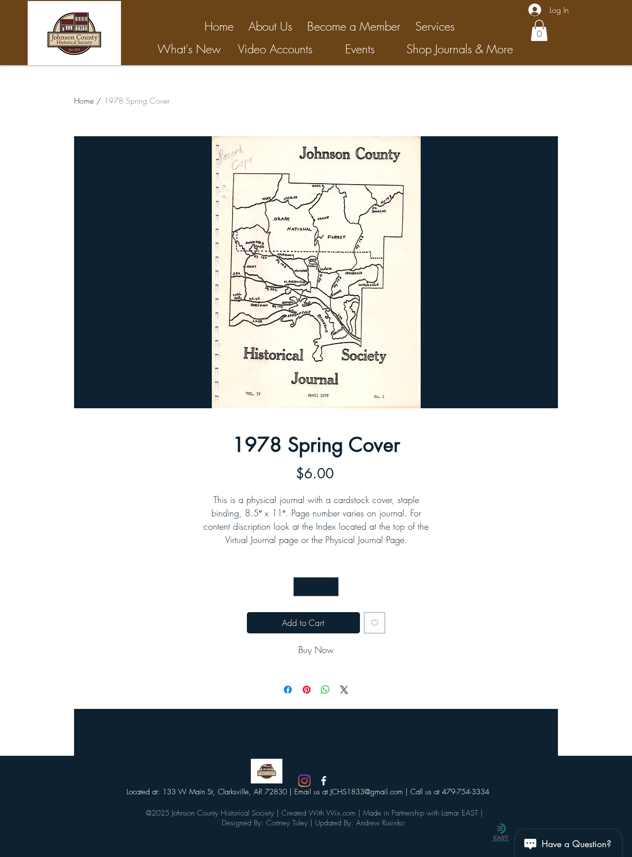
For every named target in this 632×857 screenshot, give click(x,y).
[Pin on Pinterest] (307, 690)
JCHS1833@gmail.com (366, 792)
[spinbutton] (316, 587)
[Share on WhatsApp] (325, 690)
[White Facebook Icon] (323, 781)
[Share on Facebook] (288, 690)
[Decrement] (301, 587)
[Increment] (331, 587)
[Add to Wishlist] (375, 623)
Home (84, 100)
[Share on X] (344, 690)
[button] (539, 30)
